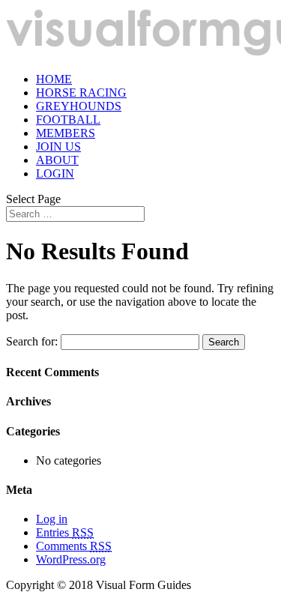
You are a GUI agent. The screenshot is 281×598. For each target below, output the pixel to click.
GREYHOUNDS (78, 106)
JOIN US (58, 146)
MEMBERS (65, 133)
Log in (51, 519)
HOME (54, 79)
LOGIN (55, 173)
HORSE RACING (81, 92)
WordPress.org (71, 559)
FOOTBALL (68, 119)
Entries (65, 532)
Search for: (32, 341)
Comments (74, 546)
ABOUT (57, 160)
